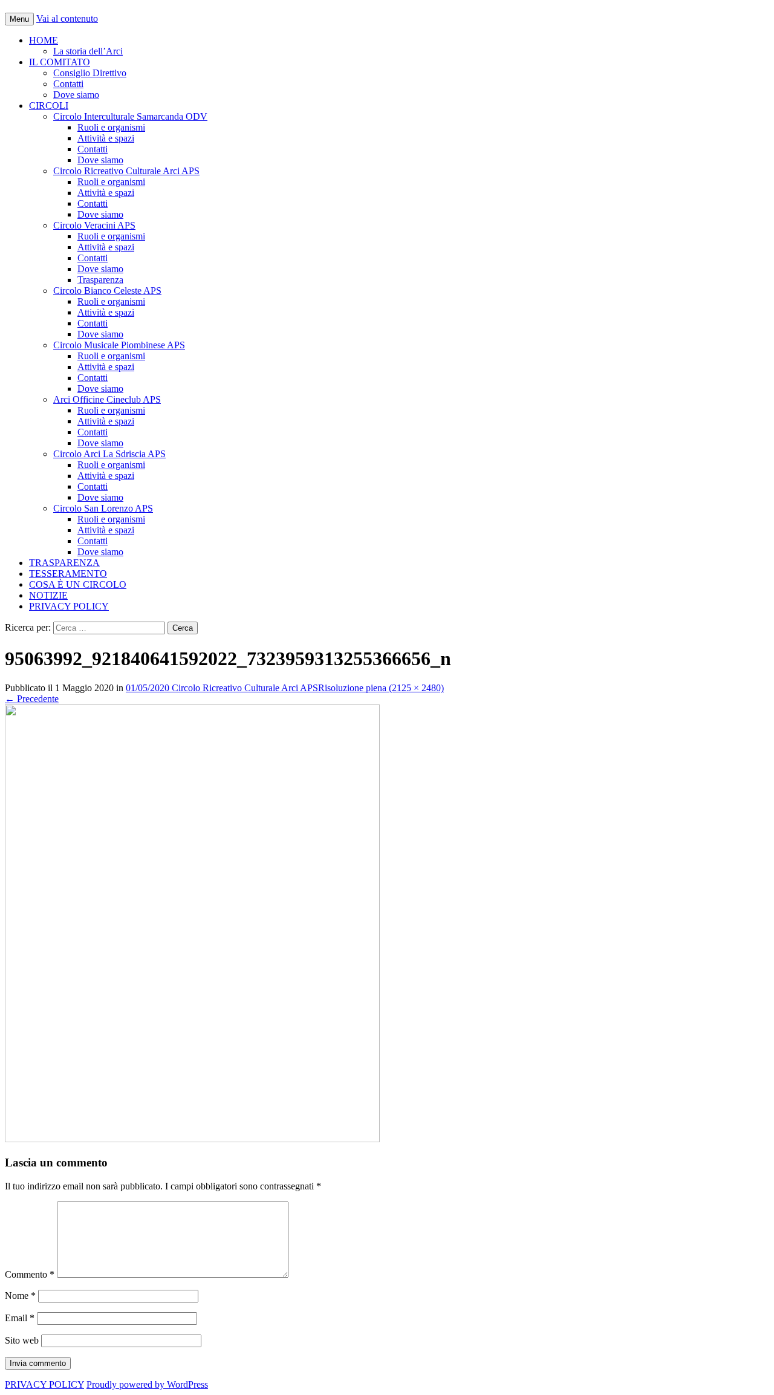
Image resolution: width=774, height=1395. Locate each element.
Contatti (68, 84)
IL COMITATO (59, 62)
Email (19, 1318)
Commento (29, 1274)
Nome (20, 1295)
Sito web (22, 1340)
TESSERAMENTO (68, 573)
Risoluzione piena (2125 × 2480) (381, 688)
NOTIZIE (48, 595)
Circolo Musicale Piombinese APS (119, 345)
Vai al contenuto (67, 18)
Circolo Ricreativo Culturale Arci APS (126, 171)
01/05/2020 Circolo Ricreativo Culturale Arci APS (222, 688)
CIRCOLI (48, 105)
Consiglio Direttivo (89, 73)
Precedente (32, 699)
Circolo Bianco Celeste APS (107, 290)
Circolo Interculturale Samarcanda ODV (130, 116)
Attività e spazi (105, 138)
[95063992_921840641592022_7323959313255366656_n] (192, 1139)
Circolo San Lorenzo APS (103, 508)
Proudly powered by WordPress (147, 1384)
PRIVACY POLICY (69, 606)
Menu (19, 19)
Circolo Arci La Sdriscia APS (109, 454)
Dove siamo (76, 94)
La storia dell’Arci (88, 51)
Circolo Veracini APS (94, 225)
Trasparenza (100, 280)
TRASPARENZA (64, 563)
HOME (43, 40)
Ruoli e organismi (111, 127)
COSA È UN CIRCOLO (77, 584)
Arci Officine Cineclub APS (107, 399)
